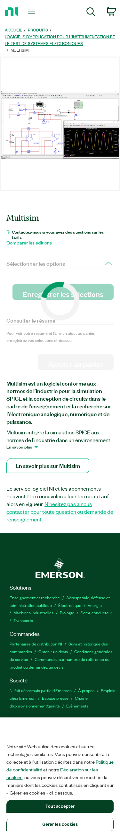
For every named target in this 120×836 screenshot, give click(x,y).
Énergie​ (95, 605)
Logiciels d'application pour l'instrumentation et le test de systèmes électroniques (60, 39)
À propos (86, 690)
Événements (77, 706)
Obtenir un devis (53, 651)
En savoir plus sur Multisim (48, 465)
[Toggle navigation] (32, 12)
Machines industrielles (33, 612)
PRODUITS (38, 30)
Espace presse (55, 698)
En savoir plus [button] (19, 446)
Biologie (67, 612)
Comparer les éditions (29, 242)
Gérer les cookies (60, 824)
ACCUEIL (13, 30)
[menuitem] (90, 13)
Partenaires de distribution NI (36, 644)
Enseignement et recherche (35, 597)
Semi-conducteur (96, 612)
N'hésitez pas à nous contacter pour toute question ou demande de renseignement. (59, 511)
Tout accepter (60, 806)
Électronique (69, 605)
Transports (23, 620)
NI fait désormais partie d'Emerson (41, 690)
